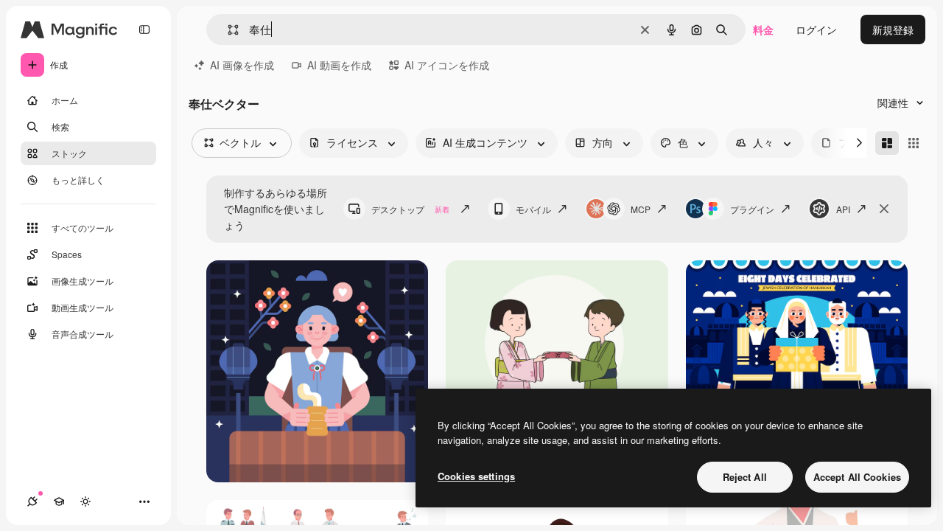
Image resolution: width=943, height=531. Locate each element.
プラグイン (752, 209)
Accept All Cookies (857, 477)
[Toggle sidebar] (144, 29)
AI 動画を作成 (339, 65)
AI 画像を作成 (242, 65)
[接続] (32, 501)
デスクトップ (410, 209)
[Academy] (59, 501)
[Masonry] (887, 143)
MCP (641, 209)
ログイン (816, 29)
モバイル (533, 209)
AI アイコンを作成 (446, 65)
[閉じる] (884, 209)
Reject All (745, 477)
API (843, 209)
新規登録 (893, 29)
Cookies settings (476, 476)
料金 (763, 29)
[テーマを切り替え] (85, 501)
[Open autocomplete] (227, 29)
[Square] (913, 143)
